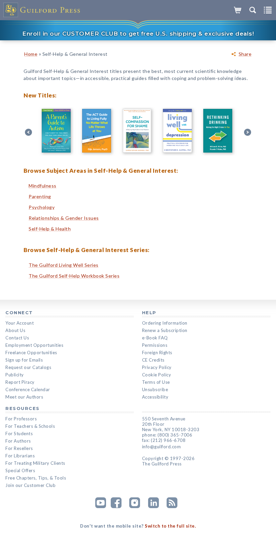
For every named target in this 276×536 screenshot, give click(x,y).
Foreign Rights (157, 352)
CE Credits (153, 360)
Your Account (19, 323)
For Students (19, 433)
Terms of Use (156, 382)
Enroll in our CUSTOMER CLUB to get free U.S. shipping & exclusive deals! (138, 33)
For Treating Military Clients (35, 463)
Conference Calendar (27, 389)
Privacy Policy (157, 367)
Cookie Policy (156, 374)
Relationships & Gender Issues (64, 218)
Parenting (40, 196)
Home (30, 54)
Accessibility (155, 397)
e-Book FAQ (155, 337)
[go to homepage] (42, 10)
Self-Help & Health (50, 229)
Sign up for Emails (24, 360)
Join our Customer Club (30, 485)
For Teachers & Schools (30, 426)
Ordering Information (164, 323)
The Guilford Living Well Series (64, 265)
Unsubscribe (155, 389)
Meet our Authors (24, 397)
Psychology (42, 207)
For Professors (21, 418)
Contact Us (17, 337)
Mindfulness (43, 186)
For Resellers (19, 448)
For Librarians (20, 455)
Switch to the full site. (170, 526)
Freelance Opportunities (31, 352)
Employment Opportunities (34, 345)
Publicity (14, 374)
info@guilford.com (161, 446)
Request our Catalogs (28, 367)
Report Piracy (20, 382)
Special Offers (20, 470)
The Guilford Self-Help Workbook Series (74, 276)
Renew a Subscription (164, 330)
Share (245, 54)
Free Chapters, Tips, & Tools (35, 478)
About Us (15, 330)
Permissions (155, 345)
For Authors (18, 441)
